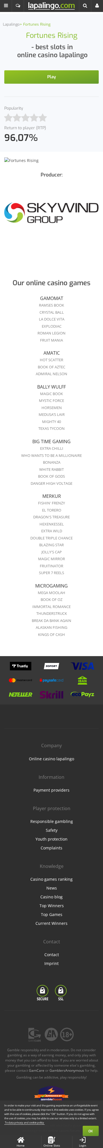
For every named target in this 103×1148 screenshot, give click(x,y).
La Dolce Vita (51, 319)
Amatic (51, 353)
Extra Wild (51, 530)
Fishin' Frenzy (51, 503)
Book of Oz (51, 599)
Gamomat (51, 298)
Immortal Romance (51, 606)
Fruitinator (51, 565)
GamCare (36, 1070)
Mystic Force (51, 400)
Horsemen (51, 407)
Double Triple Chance (51, 538)
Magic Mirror (51, 558)
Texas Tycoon (51, 428)
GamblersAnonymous (66, 1070)
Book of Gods (51, 476)
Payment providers (51, 790)
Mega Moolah (51, 592)
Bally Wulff (51, 387)
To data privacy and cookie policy (24, 1122)
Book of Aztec (51, 366)
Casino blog (51, 896)
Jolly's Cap (51, 552)
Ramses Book (51, 305)
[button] (6, 6)
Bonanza (51, 462)
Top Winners (51, 905)
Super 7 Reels (51, 572)
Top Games (51, 914)
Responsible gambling (51, 821)
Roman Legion (51, 333)
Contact (51, 954)
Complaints (51, 848)
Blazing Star (51, 544)
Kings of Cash (51, 634)
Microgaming (51, 586)
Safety (52, 830)
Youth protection (51, 839)
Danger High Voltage (51, 483)
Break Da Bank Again (51, 620)
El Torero (51, 510)
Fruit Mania (51, 340)
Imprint (51, 963)
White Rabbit (51, 469)
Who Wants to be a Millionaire (51, 455)
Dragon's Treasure (51, 516)
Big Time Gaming (51, 441)
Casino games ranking (51, 879)
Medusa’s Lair (52, 414)
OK (90, 1131)
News (51, 888)
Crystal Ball (51, 312)
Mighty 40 (51, 421)
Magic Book (51, 393)
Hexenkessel (51, 524)
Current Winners (51, 923)
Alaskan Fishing (51, 627)
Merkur (51, 496)
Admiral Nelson (51, 373)
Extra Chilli (51, 448)
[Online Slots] (51, 217)
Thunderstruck (51, 613)
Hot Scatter (51, 359)
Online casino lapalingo (51, 758)
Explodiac (52, 326)
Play (51, 77)
